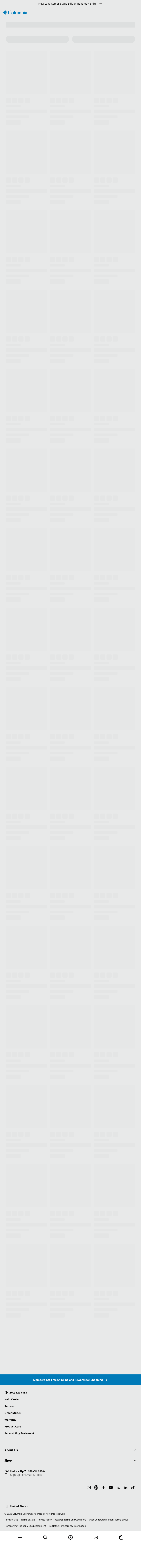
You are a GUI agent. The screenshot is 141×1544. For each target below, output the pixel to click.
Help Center (11, 1399)
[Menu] (20, 1537)
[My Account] (70, 1537)
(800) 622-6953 (18, 1392)
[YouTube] (111, 1487)
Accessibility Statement (19, 1433)
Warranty (10, 1419)
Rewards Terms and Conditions (70, 1519)
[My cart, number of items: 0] (121, 1537)
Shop (8, 1460)
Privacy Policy (45, 1519)
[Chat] (96, 1537)
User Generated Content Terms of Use (108, 1519)
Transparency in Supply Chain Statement (25, 1525)
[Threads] (96, 1487)
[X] (118, 1487)
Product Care (12, 1426)
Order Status (12, 1413)
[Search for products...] (45, 1537)
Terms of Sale (28, 1519)
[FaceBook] (103, 1487)
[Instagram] (89, 1487)
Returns (9, 1406)
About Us (11, 1450)
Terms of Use (11, 1519)
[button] (24, 1472)
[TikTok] (133, 1487)
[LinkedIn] (125, 1487)
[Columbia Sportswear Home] (15, 12)
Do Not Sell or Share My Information (67, 1525)
